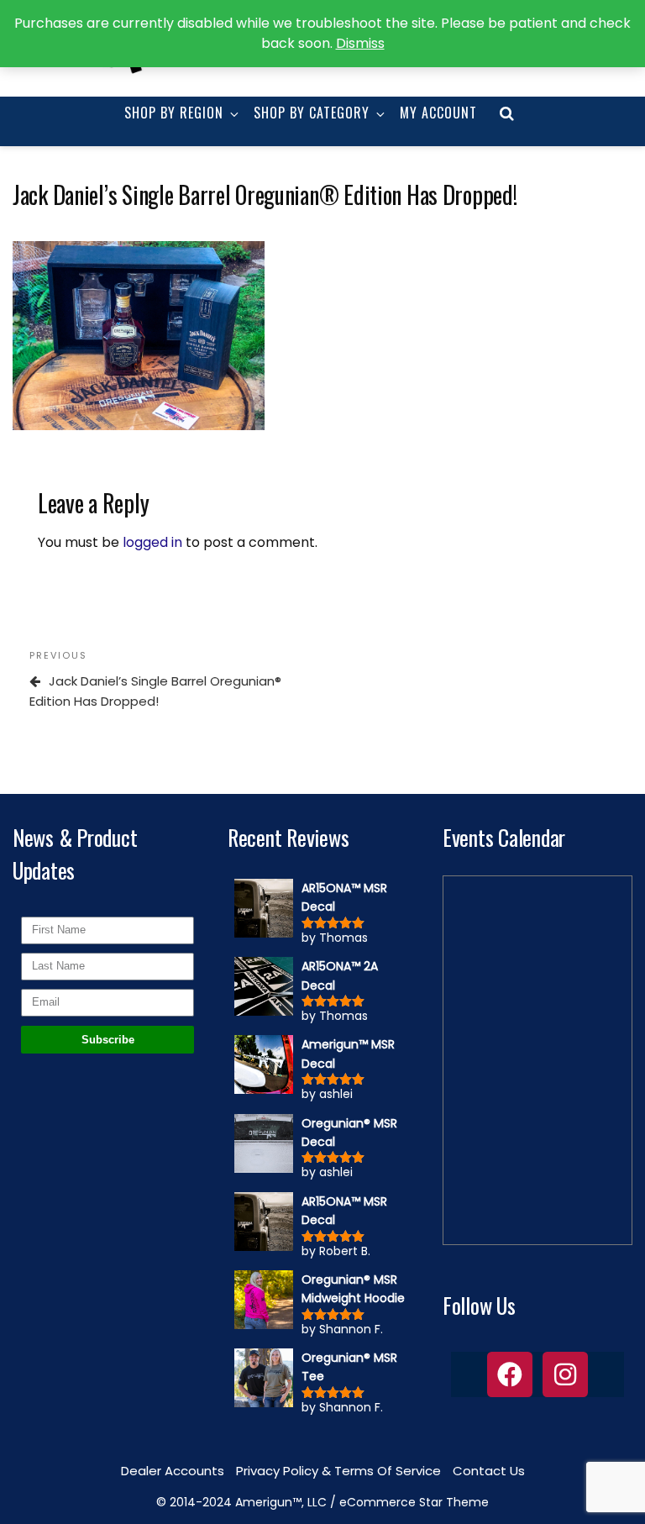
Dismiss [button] (360, 43)
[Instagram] (565, 1374)
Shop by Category (312, 112)
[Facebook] (509, 1374)
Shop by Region (173, 112)
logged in (152, 542)
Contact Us (489, 1470)
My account (438, 112)
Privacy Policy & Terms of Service (338, 1470)
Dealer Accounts (172, 1470)
